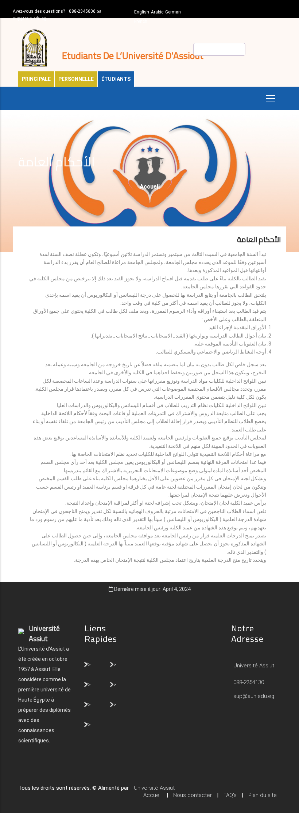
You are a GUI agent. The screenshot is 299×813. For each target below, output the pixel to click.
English (141, 12)
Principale (36, 79)
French (140, 21)
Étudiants (116, 79)
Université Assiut (253, 665)
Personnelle (76, 79)
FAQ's (230, 795)
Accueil (150, 186)
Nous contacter (192, 795)
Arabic (157, 12)
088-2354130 (248, 682)
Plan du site (262, 795)
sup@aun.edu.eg (29, 18)
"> (88, 664)
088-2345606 (82, 11)
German (173, 12)
